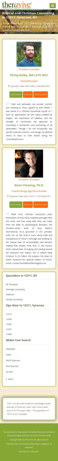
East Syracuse (12, 366)
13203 (9, 329)
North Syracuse (13, 360)
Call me (28, 94)
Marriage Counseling (15, 289)
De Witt (9, 371)
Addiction (10, 294)
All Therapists (12, 284)
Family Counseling (14, 299)
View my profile (40, 94)
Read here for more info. (29, 451)
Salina (8, 354)
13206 (9, 324)
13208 (9, 319)
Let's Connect (16, 94)
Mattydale (10, 349)
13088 (9, 334)
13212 (9, 314)
